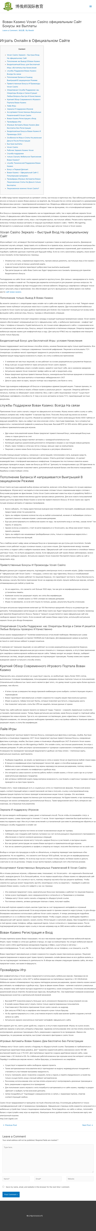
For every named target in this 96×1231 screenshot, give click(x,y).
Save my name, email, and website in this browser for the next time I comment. (38, 1187)
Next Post (87, 1125)
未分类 (21, 30)
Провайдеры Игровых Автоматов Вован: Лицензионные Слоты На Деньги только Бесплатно (24, 182)
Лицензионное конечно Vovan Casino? (23, 188)
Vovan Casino (12, 147)
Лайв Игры (11, 106)
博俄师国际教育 (29, 6)
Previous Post (10, 1125)
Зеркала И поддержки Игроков (20, 109)
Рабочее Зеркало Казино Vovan (20, 150)
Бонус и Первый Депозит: (17, 169)
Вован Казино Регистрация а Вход (21, 118)
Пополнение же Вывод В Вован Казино (23, 61)
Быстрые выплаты (14, 144)
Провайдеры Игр (14, 122)
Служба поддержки (15, 154)
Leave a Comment (9, 30)
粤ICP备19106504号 (34, 1216)
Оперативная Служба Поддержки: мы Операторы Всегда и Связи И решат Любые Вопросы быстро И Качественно (24, 93)
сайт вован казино (13, 292)
